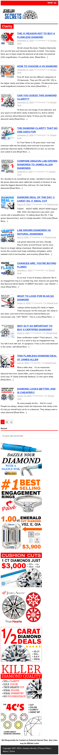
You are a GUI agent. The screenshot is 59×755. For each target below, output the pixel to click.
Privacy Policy (44, 748)
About (5, 751)
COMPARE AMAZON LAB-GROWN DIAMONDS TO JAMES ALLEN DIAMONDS (37, 165)
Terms (12, 751)
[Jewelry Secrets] (20, 18)
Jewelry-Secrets (30, 748)
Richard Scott (52, 204)
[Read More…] (41, 57)
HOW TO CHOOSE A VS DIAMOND (37, 66)
